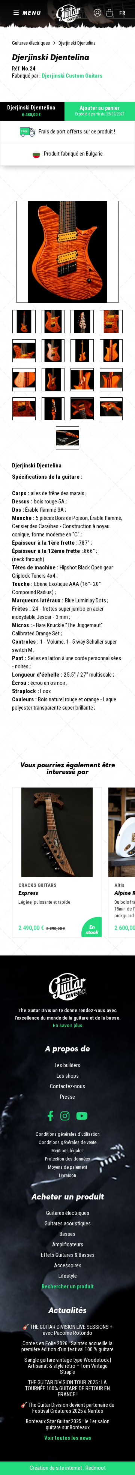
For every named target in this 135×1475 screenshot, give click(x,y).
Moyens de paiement (67, 1167)
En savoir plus (67, 1025)
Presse (67, 1097)
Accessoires (67, 1266)
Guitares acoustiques (68, 1224)
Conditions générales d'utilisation (68, 1134)
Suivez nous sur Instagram (64, 1116)
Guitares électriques (31, 43)
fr (122, 13)
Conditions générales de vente (67, 1142)
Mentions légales (67, 1150)
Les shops (68, 1076)
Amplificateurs (67, 1245)
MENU (31, 13)
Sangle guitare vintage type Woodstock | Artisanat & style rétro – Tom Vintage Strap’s (67, 1366)
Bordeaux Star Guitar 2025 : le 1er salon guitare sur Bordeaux (68, 1425)
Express (28, 892)
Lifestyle (67, 1276)
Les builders (67, 1066)
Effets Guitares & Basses (67, 1255)
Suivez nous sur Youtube (82, 1116)
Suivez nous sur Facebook (50, 1116)
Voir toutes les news (67, 1438)
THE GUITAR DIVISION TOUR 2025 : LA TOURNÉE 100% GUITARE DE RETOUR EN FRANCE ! (67, 1389)
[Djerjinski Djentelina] (24, 321)
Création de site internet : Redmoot (68, 1468)
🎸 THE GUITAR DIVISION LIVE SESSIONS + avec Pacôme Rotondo (67, 1330)
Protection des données (67, 1159)
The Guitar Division (67, 13)
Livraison (67, 1175)
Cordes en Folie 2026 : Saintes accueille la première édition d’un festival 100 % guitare (67, 1347)
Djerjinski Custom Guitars (72, 75)
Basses (67, 1234)
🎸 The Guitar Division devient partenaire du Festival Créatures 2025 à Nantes (67, 1408)
